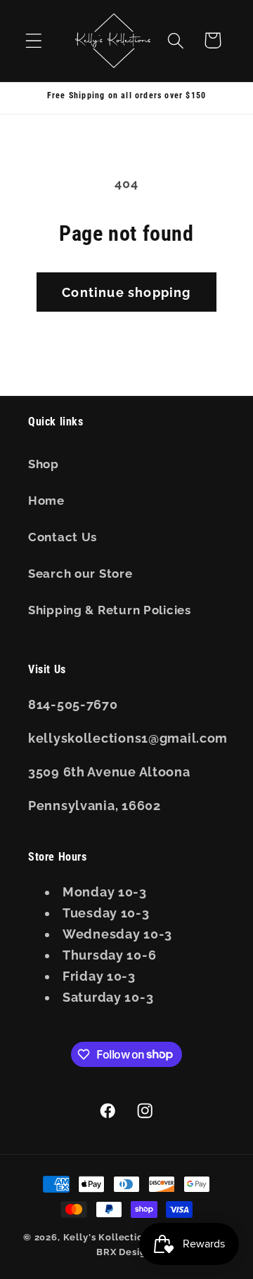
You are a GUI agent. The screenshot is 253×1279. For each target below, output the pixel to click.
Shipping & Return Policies (109, 610)
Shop (43, 464)
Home (46, 500)
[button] (34, 40)
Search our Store (80, 573)
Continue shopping (126, 292)
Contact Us (62, 537)
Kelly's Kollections (109, 1237)
